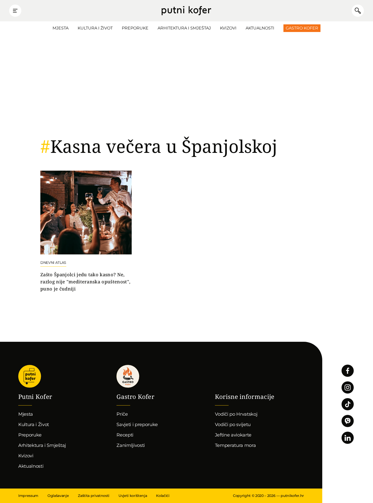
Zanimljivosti (130, 445)
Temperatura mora (235, 445)
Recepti (124, 435)
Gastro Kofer (302, 28)
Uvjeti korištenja (132, 495)
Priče (122, 414)
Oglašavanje (58, 495)
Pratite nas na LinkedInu (348, 438)
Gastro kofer (127, 376)
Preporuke (135, 28)
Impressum (28, 495)
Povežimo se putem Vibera (348, 421)
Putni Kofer (186, 10)
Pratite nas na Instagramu (348, 387)
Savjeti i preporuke (137, 424)
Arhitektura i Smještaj (184, 28)
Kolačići (162, 495)
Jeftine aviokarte (233, 435)
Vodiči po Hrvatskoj (236, 414)
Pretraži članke (358, 11)
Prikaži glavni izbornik (15, 11)
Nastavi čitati (86, 232)
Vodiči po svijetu (233, 424)
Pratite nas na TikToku (348, 404)
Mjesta (61, 28)
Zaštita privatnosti (93, 495)
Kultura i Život (95, 28)
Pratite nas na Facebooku (348, 371)
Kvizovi (228, 28)
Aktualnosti (260, 28)
